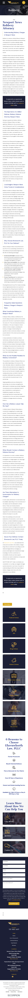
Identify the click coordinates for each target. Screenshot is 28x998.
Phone (4, 870)
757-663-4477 (14, 929)
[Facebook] (12, 976)
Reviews (14, 945)
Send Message (14, 903)
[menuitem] (7, 991)
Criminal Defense (14, 940)
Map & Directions (14, 958)
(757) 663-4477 (8, 562)
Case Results (14, 943)
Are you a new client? (7, 878)
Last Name (5, 865)
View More (7, 604)
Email (4, 874)
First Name (5, 861)
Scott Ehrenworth (14, 938)
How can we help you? (8, 882)
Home (14, 935)
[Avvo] (15, 976)
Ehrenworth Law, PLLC (9, 542)
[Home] (13, 2)
